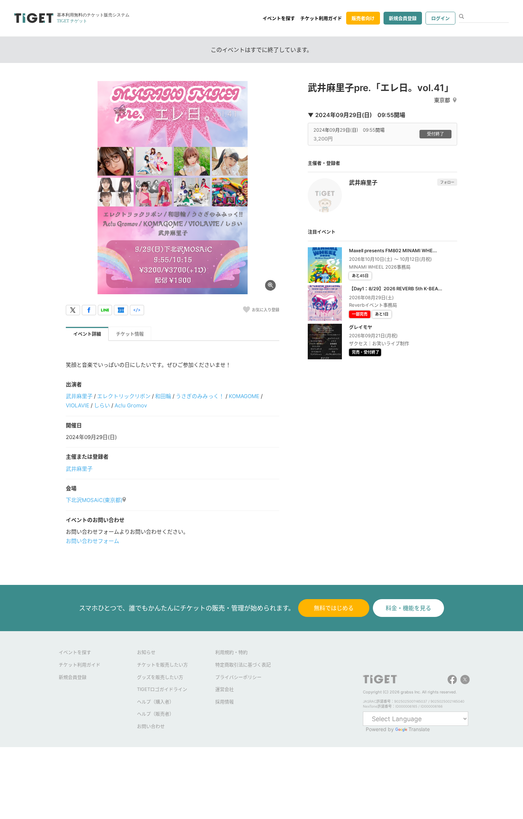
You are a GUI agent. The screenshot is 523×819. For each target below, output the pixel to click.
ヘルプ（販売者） (155, 714)
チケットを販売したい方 (162, 664)
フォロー (447, 182)
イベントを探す (279, 18)
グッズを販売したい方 (160, 677)
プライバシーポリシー (238, 677)
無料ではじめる (334, 608)
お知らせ (146, 652)
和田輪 (163, 396)
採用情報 (224, 701)
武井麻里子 (79, 396)
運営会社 (224, 689)
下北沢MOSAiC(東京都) (94, 500)
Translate (419, 729)
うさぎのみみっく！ (200, 396)
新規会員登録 (403, 18)
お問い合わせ (151, 726)
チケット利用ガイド (321, 18)
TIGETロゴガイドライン (162, 689)
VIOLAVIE (77, 405)
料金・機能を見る (408, 608)
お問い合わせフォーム (92, 541)
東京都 (442, 100)
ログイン (440, 18)
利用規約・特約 (231, 652)
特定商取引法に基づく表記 (243, 664)
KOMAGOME (244, 396)
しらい (102, 405)
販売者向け (363, 18)
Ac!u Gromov (131, 405)
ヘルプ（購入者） (155, 701)
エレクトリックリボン (123, 396)
